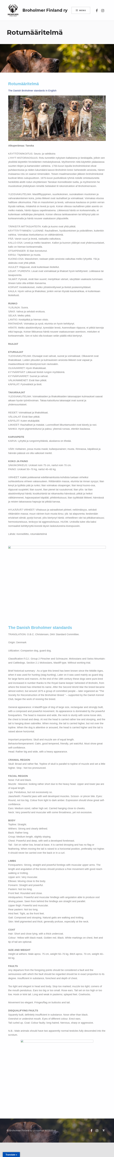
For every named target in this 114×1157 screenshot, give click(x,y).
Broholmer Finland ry (45, 10)
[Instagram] (102, 10)
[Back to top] (103, 1130)
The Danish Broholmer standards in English (32, 90)
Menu (82, 10)
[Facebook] (96, 10)
